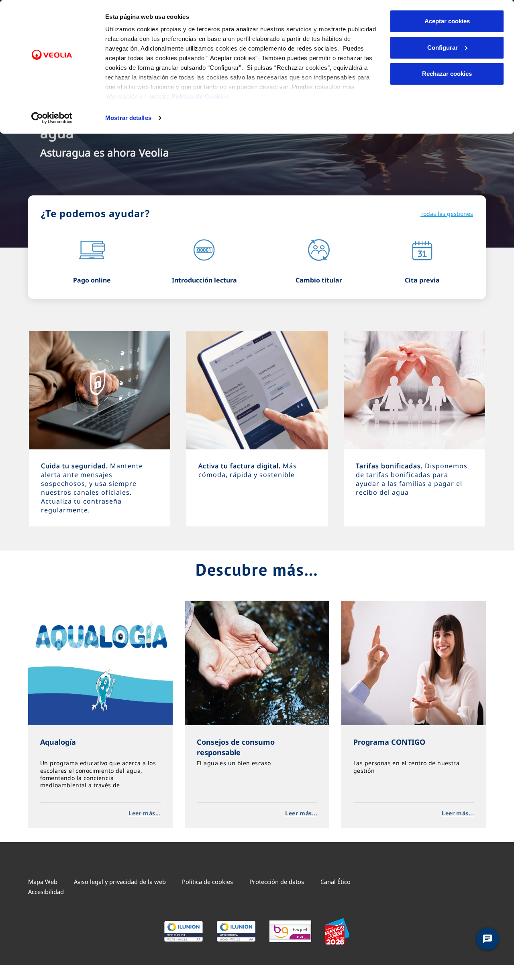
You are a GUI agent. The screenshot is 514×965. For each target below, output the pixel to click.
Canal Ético (335, 882)
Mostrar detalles (128, 117)
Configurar (442, 47)
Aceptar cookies (447, 21)
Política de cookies (207, 882)
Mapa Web (42, 882)
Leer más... (144, 813)
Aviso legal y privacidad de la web (120, 882)
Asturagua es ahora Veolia (104, 152)
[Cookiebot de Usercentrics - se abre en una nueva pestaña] (52, 118)
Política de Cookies (200, 96)
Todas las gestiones (446, 213)
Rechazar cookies (447, 73)
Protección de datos (276, 882)
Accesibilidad (46, 892)
